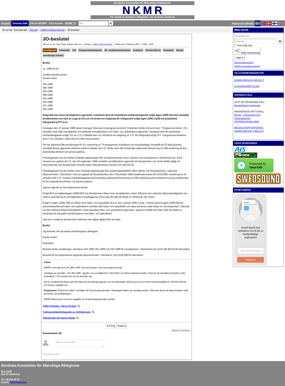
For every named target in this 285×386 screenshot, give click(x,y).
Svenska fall (19, 23)
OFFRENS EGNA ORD (246, 121)
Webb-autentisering (250, 53)
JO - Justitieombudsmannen (117, 50)
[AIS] (240, 151)
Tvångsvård (64, 50)
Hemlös (179, 50)
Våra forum (55, 23)
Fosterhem (138, 50)
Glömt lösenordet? (244, 62)
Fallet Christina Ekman (102, 44)
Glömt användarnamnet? (247, 66)
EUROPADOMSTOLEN (246, 86)
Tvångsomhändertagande (90, 50)
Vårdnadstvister (242, 118)
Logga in (239, 57)
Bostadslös (168, 50)
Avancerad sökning (243, 23)
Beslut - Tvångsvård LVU (247, 115)
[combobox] (93, 23)
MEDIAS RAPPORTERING (248, 128)
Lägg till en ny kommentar (180, 330)
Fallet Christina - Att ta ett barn (59, 306)
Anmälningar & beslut (53, 55)
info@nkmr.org (18, 382)
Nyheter (5, 23)
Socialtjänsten (49, 50)
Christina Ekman (153, 50)
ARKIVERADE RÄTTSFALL (249, 111)
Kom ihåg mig (238, 45)
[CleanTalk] (253, 171)
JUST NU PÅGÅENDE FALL (249, 102)
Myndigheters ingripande (247, 105)
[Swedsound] (258, 183)
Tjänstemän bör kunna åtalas (59, 318)
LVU (74, 50)
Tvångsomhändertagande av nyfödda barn (67, 312)
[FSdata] (245, 157)
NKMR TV (70, 23)
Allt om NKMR (37, 23)
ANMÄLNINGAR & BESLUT (249, 80)
